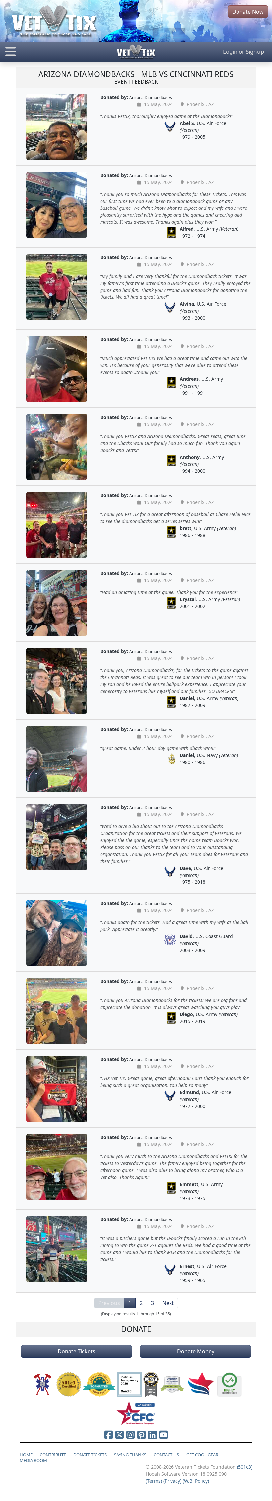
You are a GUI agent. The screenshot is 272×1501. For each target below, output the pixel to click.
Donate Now (248, 11)
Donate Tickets (76, 1351)
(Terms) (154, 1481)
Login (230, 51)
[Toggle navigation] (45, 52)
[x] (119, 1434)
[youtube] (163, 1434)
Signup (255, 51)
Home (26, 1455)
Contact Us (166, 1455)
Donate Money (195, 1351)
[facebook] (108, 1434)
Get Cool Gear (202, 1455)
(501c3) (244, 1467)
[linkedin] (152, 1434)
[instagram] (130, 1434)
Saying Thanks (130, 1455)
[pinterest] (141, 1434)
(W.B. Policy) (196, 1481)
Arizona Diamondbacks (150, 97)
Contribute (53, 1455)
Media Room (33, 1460)
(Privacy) (172, 1481)
